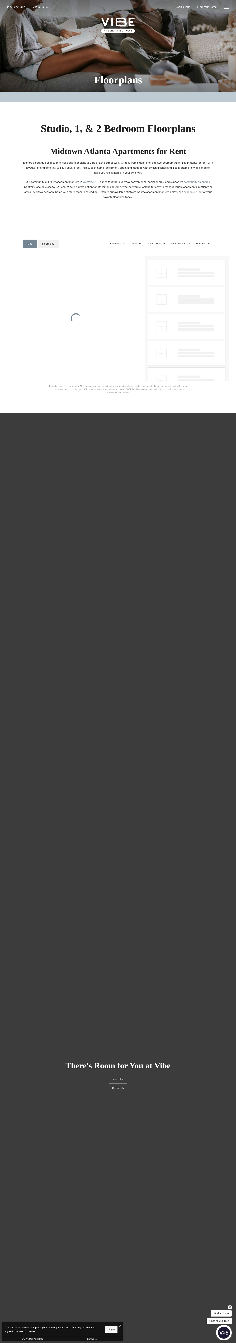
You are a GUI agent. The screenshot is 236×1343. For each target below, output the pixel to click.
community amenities (197, 182)
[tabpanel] (118, 323)
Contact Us (92, 1339)
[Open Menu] (226, 7)
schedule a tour (193, 192)
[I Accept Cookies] (120, 1325)
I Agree (111, 1329)
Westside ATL (91, 182)
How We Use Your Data (32, 1339)
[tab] (30, 244)
